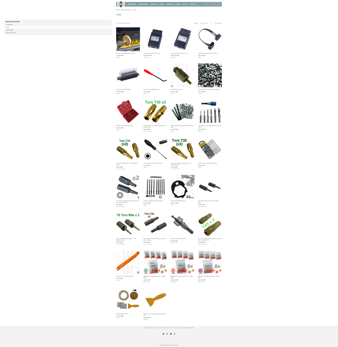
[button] (132, 4)
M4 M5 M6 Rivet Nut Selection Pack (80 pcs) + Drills (182, 126)
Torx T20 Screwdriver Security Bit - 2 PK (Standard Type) (181, 164)
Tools (135, 10)
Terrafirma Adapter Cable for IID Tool (207, 53)
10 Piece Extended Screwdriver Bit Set (153, 201)
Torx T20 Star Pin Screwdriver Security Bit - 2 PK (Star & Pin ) (155, 239)
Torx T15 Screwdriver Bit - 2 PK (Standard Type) (127, 164)
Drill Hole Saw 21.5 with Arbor (178, 238)
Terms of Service (178, 327)
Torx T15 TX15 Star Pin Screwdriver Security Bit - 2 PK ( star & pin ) (127, 201)
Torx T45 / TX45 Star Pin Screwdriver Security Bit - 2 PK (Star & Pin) (209, 239)
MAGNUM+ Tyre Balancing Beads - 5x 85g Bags (208, 277)
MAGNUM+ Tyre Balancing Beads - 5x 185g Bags (182, 277)
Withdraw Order (189, 327)
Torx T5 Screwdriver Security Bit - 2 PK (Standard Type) (126, 239)
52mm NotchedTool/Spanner (178, 201)
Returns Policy (158, 327)
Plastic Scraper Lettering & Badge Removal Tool (154, 314)
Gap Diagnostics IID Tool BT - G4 (179, 53)
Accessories (9, 24)
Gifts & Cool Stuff (11, 32)
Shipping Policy (167, 327)
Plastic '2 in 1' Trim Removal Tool (124, 276)
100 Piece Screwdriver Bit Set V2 (124, 125)
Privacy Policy (148, 327)
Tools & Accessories (126, 10)
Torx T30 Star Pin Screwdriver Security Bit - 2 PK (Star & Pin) (155, 126)
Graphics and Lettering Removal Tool (125, 53)
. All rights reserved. (173, 345)
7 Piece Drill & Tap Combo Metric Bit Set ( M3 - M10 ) (209, 126)
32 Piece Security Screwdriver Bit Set (207, 163)
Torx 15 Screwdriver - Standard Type (152, 163)
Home (118, 10)
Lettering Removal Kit (121, 314)
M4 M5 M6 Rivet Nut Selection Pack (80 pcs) (209, 89)
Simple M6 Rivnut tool (176, 89)
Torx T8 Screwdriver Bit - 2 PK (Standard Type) (208, 201)
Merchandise (9, 30)
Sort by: (196, 23)
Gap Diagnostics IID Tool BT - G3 (151, 53)
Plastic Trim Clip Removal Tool (151, 89)
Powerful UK (166, 345)
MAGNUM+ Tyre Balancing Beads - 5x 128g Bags (154, 277)
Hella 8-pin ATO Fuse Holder (123, 89)
